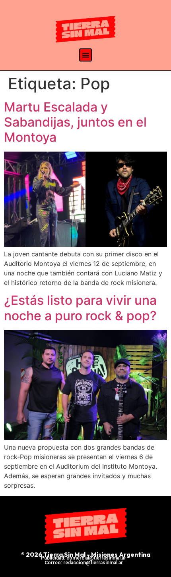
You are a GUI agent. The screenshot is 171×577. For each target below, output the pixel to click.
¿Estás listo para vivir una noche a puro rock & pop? (80, 307)
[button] (85, 55)
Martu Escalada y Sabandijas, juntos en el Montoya (75, 122)
